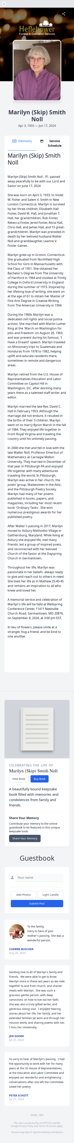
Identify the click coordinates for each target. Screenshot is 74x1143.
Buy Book (39, 779)
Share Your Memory (24, 838)
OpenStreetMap (41, 1132)
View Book (18, 779)
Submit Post (37, 903)
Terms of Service (47, 1126)
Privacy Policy (26, 1126)
